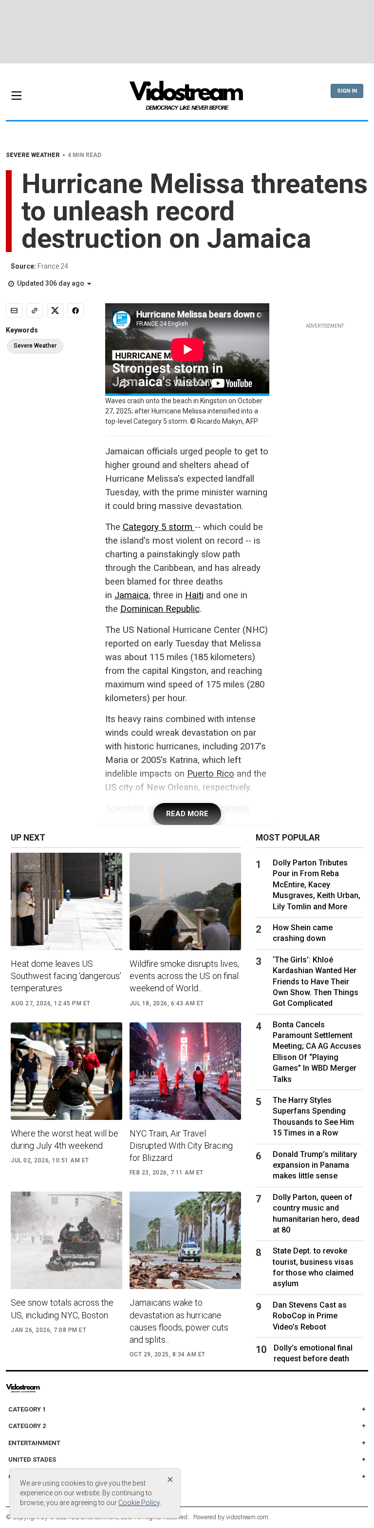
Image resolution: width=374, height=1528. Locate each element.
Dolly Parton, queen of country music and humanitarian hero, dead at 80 (316, 1213)
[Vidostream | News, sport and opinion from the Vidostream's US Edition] (42, 1388)
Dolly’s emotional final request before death (313, 1353)
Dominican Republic (160, 609)
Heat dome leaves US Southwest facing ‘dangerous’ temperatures (66, 976)
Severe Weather (35, 345)
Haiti (194, 595)
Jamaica (131, 595)
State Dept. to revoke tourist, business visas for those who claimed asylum (313, 1267)
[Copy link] (34, 310)
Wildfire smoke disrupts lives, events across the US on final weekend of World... (184, 976)
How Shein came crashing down (303, 933)
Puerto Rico (210, 773)
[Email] (14, 310)
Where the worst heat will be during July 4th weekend (64, 1139)
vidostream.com (247, 1517)
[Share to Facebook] (75, 310)
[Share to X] (55, 310)
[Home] (187, 98)
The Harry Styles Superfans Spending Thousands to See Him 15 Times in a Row (313, 1116)
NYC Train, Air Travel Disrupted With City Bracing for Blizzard (181, 1145)
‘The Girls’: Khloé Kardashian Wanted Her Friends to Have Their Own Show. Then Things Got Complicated (315, 981)
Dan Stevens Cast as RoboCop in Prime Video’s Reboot (310, 1316)
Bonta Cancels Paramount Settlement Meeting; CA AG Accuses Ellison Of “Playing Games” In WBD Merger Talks (317, 1052)
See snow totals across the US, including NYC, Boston (62, 1308)
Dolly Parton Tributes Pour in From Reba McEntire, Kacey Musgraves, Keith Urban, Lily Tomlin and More (316, 884)
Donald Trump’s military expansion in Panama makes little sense (315, 1165)
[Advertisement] (187, 32)
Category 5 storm (159, 527)
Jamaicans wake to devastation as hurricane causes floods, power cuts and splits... (179, 1321)
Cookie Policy (139, 1503)
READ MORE (187, 813)
